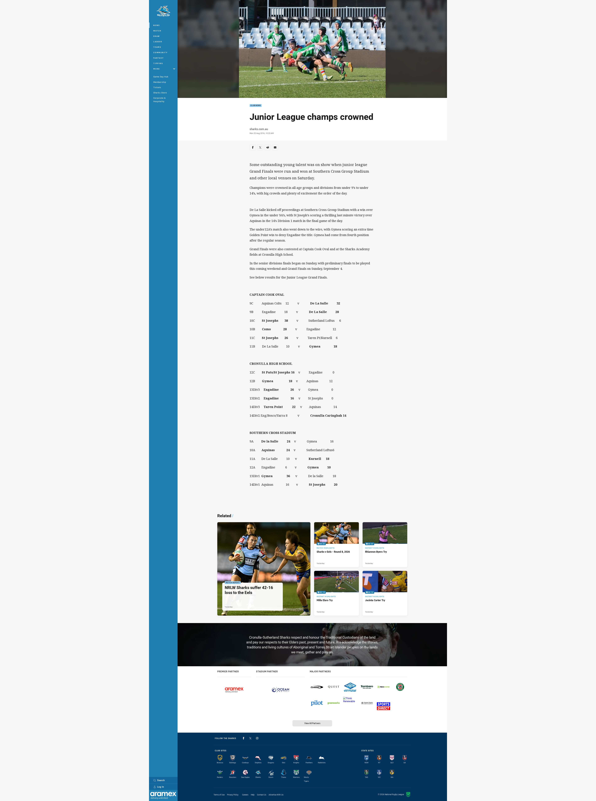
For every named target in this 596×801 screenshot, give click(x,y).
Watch (157, 31)
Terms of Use (219, 794)
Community (160, 52)
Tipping (158, 63)
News (156, 25)
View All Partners (312, 723)
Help (253, 794)
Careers (245, 794)
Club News (256, 106)
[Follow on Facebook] (243, 738)
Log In (160, 786)
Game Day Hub (160, 76)
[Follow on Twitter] (250, 738)
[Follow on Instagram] (257, 738)
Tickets (157, 87)
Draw (156, 36)
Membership (159, 82)
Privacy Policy (232, 794)
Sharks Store (160, 92)
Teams (157, 47)
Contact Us (261, 794)
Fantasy (158, 58)
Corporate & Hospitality (159, 100)
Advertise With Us (276, 794)
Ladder (157, 41)
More (156, 69)
